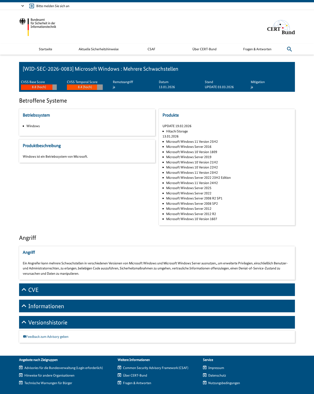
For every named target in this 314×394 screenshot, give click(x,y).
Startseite (45, 49)
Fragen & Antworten (257, 49)
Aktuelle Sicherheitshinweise (99, 49)
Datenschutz (217, 375)
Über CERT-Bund (204, 49)
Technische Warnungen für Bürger (48, 383)
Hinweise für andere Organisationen (49, 375)
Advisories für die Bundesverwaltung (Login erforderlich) (63, 368)
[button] (289, 49)
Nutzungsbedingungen (224, 383)
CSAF (151, 49)
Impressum (216, 368)
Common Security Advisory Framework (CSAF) (155, 368)
